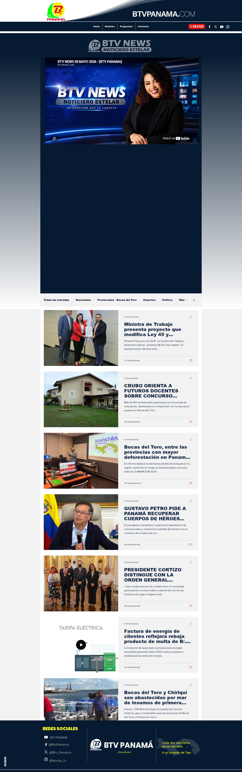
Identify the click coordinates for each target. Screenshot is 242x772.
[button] (194, 300)
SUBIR (5, 761)
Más (182, 300)
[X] (216, 27)
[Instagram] (228, 27)
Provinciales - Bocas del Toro (117, 300)
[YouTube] (222, 27)
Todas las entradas (56, 300)
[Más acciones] (192, 317)
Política (167, 300)
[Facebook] (209, 27)
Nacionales (83, 300)
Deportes (149, 300)
